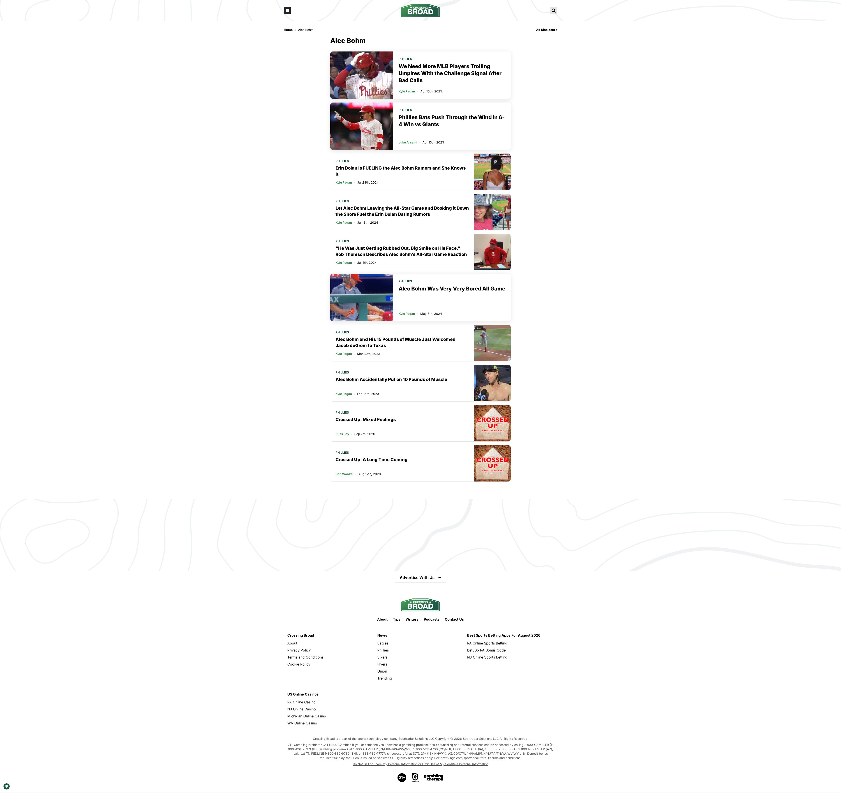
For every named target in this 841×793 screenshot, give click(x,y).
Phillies (405, 59)
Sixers (382, 657)
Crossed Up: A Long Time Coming (372, 459)
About (382, 619)
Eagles (382, 643)
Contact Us (454, 619)
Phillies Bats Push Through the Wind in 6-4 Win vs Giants (452, 120)
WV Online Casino (302, 723)
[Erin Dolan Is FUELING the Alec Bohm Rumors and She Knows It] (492, 172)
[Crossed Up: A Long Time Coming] (492, 463)
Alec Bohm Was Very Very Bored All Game (452, 288)
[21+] (402, 777)
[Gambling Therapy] (433, 777)
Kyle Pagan (407, 91)
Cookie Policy (298, 664)
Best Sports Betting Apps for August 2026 (503, 635)
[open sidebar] (287, 10)
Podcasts (432, 619)
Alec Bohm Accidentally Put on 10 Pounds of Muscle (391, 379)
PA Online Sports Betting (487, 643)
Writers (412, 619)
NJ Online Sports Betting (487, 657)
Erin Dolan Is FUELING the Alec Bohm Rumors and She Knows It (401, 171)
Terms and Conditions (305, 657)
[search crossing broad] (553, 10)
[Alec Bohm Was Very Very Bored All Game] (361, 297)
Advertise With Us (417, 577)
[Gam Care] (415, 777)
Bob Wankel (344, 474)
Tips (396, 619)
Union (382, 671)
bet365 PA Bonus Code (486, 650)
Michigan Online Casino (306, 716)
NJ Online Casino (301, 709)
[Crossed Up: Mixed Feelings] (492, 423)
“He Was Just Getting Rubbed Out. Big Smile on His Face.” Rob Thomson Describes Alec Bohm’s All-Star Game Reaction (401, 251)
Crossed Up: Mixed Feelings (366, 419)
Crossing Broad (300, 635)
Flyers (382, 664)
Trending (384, 678)
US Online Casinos (303, 694)
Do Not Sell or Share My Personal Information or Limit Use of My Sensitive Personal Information (420, 764)
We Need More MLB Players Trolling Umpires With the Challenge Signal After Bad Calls (450, 73)
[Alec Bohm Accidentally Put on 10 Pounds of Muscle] (492, 383)
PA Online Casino (301, 702)
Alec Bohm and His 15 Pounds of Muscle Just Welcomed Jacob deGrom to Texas (396, 342)
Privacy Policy (299, 650)
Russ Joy (342, 434)
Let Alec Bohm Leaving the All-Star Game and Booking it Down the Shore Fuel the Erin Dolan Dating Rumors (402, 211)
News (382, 635)
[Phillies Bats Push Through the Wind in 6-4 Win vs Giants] (361, 126)
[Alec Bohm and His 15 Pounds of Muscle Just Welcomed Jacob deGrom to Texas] (492, 343)
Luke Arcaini (408, 142)
